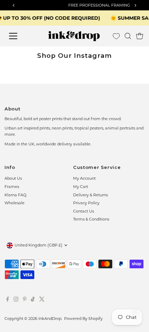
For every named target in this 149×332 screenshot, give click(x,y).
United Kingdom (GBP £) (38, 245)
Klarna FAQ (15, 194)
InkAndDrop (49, 318)
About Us (13, 178)
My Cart (80, 186)
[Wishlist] (116, 36)
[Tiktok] (32, 300)
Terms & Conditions (91, 219)
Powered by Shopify (83, 318)
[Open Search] (128, 36)
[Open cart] (139, 36)
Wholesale (15, 202)
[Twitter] (41, 300)
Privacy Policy (86, 202)
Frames (12, 186)
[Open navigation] (21, 36)
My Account (84, 178)
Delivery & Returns (90, 194)
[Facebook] (8, 300)
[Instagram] (16, 300)
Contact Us (83, 211)
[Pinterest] (24, 300)
